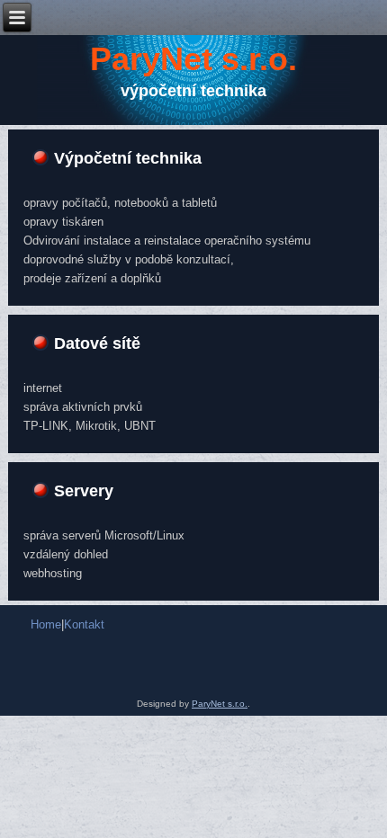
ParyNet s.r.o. (193, 58)
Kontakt (84, 624)
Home (46, 624)
